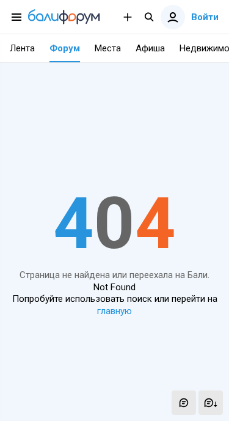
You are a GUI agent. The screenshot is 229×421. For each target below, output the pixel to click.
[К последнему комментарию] (210, 402)
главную (114, 311)
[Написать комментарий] (184, 402)
